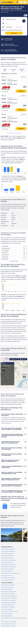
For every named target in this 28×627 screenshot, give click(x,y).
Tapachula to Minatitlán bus (7, 617)
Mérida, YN (14, 360)
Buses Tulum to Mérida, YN (6, 572)
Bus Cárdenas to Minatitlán (6, 590)
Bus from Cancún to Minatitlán (7, 588)
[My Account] (17, 2)
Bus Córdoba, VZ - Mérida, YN (7, 563)
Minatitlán (23, 360)
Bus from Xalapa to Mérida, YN (7, 581)
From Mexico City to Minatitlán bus (8, 601)
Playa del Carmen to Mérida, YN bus (8, 565)
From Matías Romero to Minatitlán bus (9, 599)
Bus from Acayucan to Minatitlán (8, 586)
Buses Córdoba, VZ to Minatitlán (7, 595)
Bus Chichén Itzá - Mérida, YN (7, 559)
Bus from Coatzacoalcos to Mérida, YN (9, 561)
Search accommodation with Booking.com (12, 30)
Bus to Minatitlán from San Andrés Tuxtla (9, 612)
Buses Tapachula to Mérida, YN (7, 570)
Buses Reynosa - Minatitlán (6, 610)
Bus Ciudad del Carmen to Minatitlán (8, 592)
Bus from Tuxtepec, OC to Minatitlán (8, 622)
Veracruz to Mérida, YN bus (6, 576)
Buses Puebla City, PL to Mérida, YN (8, 568)
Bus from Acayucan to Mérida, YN (8, 550)
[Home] (8, 2)
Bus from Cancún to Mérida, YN (7, 554)
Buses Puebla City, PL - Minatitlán (8, 608)
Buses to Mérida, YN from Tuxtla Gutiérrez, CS (10, 574)
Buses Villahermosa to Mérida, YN (8, 579)
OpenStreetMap (21, 388)
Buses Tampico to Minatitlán (7, 615)
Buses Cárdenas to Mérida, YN (7, 557)
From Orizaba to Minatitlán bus (7, 606)
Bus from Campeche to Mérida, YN (8, 552)
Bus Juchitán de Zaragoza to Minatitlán (9, 597)
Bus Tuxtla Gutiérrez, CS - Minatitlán (8, 625)
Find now (20, 91)
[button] (24, 377)
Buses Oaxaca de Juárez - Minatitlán (8, 603)
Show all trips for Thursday (14, 133)
